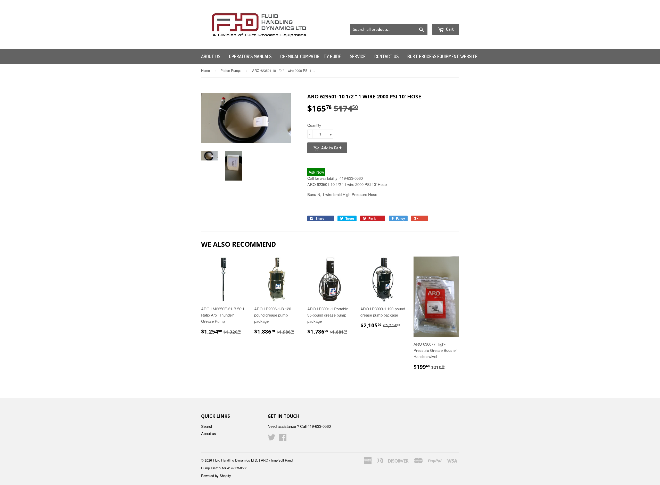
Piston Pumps (231, 70)
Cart (449, 29)
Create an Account (444, 17)
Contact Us (386, 56)
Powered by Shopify (216, 475)
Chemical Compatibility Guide (310, 56)
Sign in (416, 17)
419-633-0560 (351, 178)
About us (210, 56)
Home (205, 70)
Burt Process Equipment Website (442, 56)
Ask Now (316, 172)
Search (207, 426)
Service (358, 56)
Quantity (314, 125)
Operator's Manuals (250, 56)
